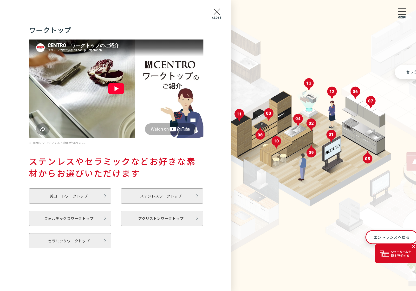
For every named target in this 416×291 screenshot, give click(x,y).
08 (260, 134)
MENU (402, 17)
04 (298, 118)
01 (331, 134)
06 (355, 91)
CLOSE (217, 17)
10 (276, 141)
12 (332, 91)
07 (370, 100)
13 (309, 82)
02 (311, 123)
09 (311, 152)
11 (239, 114)
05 (367, 158)
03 (268, 113)
